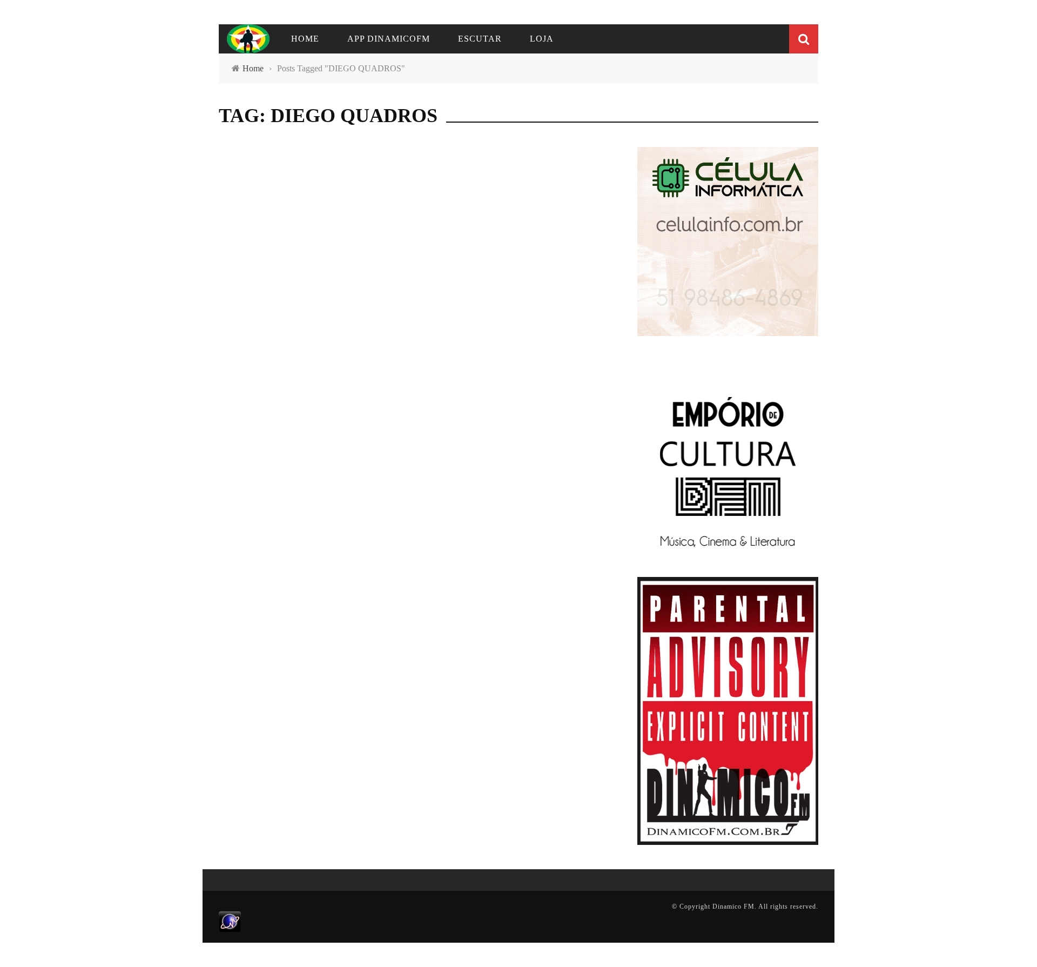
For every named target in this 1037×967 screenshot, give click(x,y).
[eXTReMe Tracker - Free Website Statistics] (230, 921)
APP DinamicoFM (388, 38)
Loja (542, 38)
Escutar (480, 38)
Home (305, 38)
